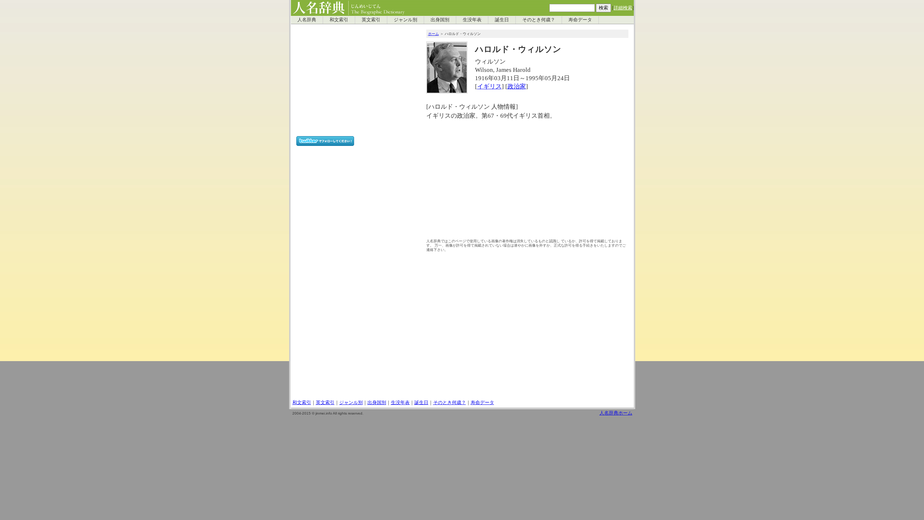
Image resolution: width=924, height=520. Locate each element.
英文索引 (371, 19)
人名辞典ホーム (616, 413)
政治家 (516, 86)
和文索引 (339, 19)
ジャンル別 (405, 19)
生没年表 (472, 19)
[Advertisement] (527, 181)
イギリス (489, 86)
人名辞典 (306, 19)
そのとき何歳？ (538, 19)
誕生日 (502, 19)
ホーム (433, 34)
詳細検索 (623, 7)
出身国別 (440, 19)
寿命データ (580, 19)
